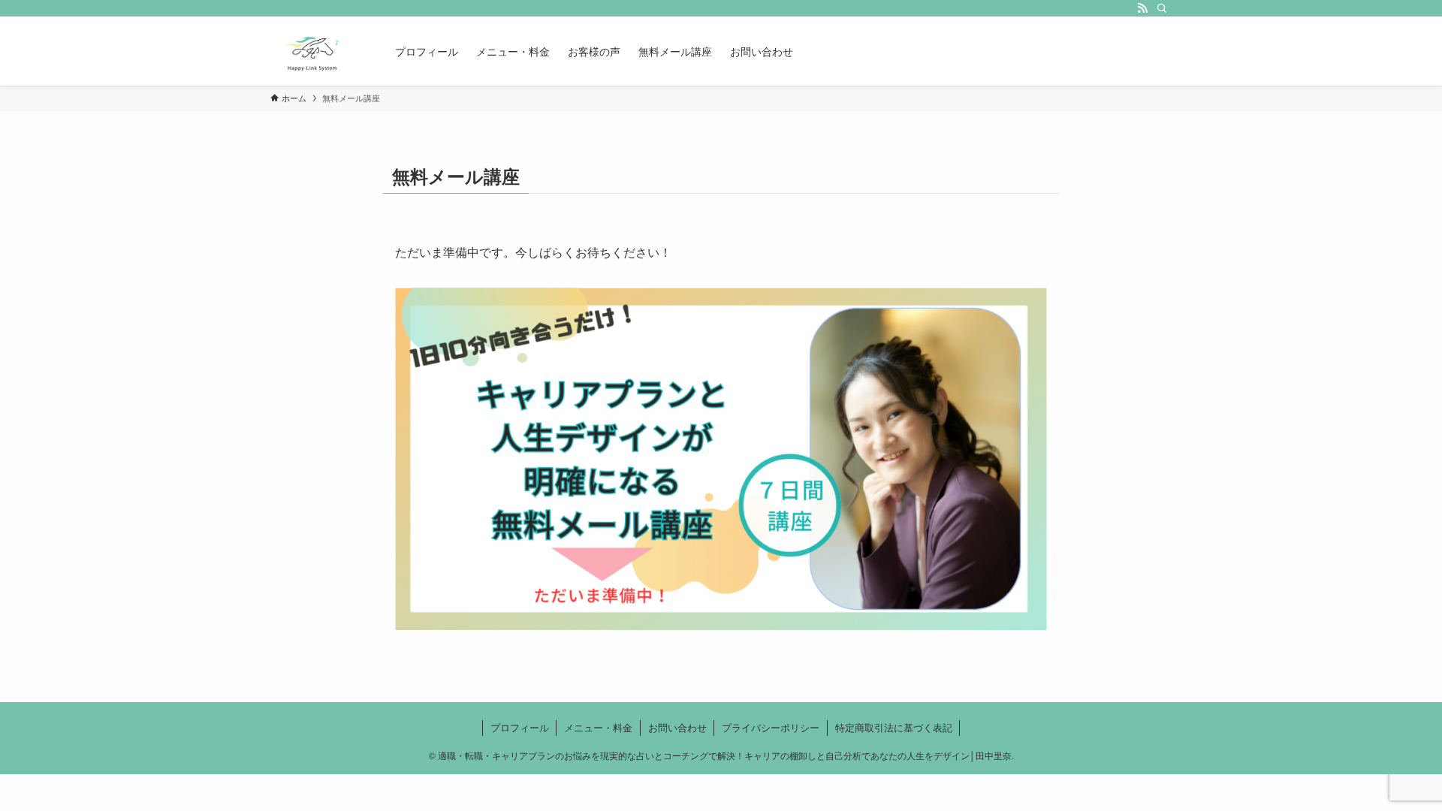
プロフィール (519, 727)
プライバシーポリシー (770, 727)
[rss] (1142, 8)
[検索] (1162, 8)
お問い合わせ (677, 727)
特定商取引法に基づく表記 (893, 727)
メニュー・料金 (598, 727)
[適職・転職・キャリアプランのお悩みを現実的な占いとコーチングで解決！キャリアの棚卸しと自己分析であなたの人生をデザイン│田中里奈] (313, 51)
